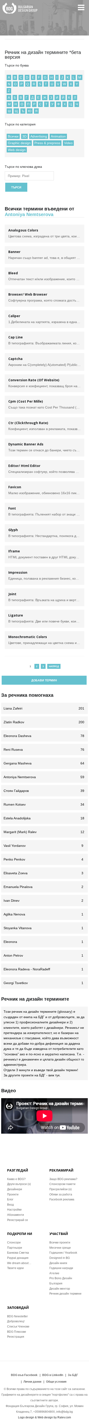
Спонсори (14, 1242)
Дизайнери (14, 1189)
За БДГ (73, 1375)
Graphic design (19, 143)
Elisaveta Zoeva (43, 873)
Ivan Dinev (43, 900)
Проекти (13, 1194)
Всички (13, 136)
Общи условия (56, 1381)
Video (68, 143)
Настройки (14, 1209)
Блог (10, 1199)
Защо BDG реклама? (63, 1179)
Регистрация (15, 1336)
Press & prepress (47, 143)
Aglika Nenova (43, 914)
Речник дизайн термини (65, 1293)
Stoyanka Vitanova (43, 928)
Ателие (54, 1273)
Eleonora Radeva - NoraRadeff (43, 969)
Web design (17, 150)
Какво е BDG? (16, 1179)
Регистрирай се (17, 1220)
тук (57, 1075)
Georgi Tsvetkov (43, 983)
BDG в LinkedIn (52, 1375)
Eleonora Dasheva (44, 736)
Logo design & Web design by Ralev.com (44, 1417)
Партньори (14, 1247)
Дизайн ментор (59, 1288)
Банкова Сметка (18, 1252)
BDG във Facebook (24, 1375)
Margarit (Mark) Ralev (44, 832)
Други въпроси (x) (19, 1184)
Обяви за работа (60, 1194)
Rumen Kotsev (44, 804)
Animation (58, 136)
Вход (10, 1204)
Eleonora (43, 942)
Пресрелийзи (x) (60, 1189)
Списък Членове (18, 1326)
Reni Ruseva (44, 749)
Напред (54, 666)
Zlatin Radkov (44, 722)
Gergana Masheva (44, 763)
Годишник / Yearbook (63, 1252)
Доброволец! (15, 1321)
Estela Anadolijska (44, 818)
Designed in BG (59, 1258)
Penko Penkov (43, 859)
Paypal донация (17, 1258)
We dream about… (19, 1263)
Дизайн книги (58, 1263)
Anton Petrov (43, 955)
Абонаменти (15, 1214)
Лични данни (32, 1381)
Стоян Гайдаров (44, 791)
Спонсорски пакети (62, 1184)
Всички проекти (59, 1242)
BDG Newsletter (17, 1316)
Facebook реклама (61, 1199)
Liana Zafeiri (44, 708)
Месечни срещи (60, 1247)
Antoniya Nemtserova (44, 777)
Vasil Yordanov (43, 846)
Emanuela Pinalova (43, 887)
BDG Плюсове (16, 1331)
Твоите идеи (15, 1268)
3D (24, 136)
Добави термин (44, 680)
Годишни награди (61, 1268)
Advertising (38, 136)
